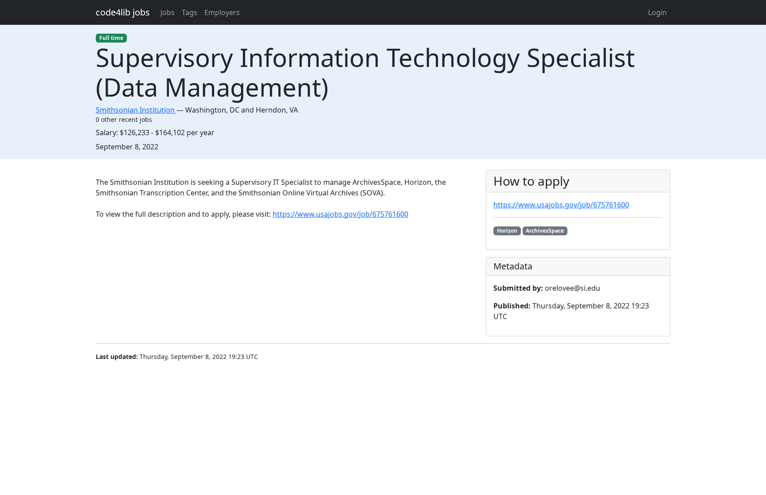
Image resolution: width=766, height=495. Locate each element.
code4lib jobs (123, 12)
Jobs (167, 12)
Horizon (507, 230)
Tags (189, 12)
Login (657, 12)
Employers (222, 12)
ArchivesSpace (545, 230)
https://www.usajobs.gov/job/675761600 (340, 214)
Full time (111, 38)
